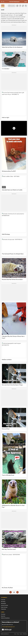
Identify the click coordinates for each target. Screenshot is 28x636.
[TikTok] (23, 6)
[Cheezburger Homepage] (14, 630)
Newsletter (12, 5)
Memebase (3, 603)
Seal (22, 13)
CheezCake (3, 609)
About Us (3, 616)
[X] (26, 6)
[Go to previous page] (10, 592)
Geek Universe (4, 607)
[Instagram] (17, 6)
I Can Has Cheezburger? (14, 1)
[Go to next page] (17, 592)
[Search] (3, 1)
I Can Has (3, 599)
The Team (3, 614)
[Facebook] (20, 6)
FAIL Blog (3, 601)
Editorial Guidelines (5, 618)
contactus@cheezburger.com (8, 626)
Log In (25, 1)
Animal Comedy (4, 605)
